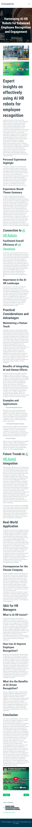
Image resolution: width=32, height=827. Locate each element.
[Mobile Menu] (29, 4)
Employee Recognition (10, 809)
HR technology (17, 809)
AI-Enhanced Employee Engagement (12, 807)
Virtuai (14, 823)
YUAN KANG (6, 58)
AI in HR (12, 806)
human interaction (16, 291)
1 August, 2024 (14, 58)
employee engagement (18, 449)
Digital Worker (10, 802)
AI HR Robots (8, 806)
